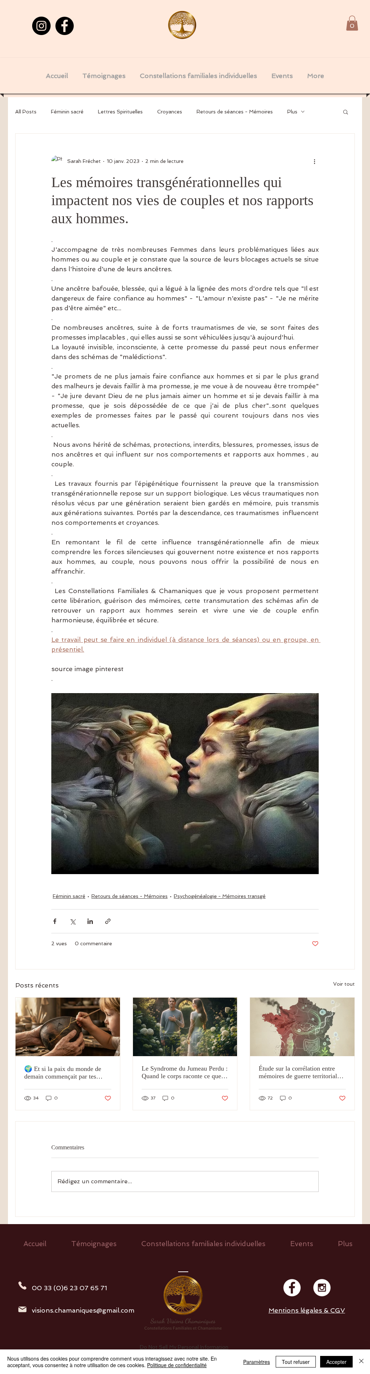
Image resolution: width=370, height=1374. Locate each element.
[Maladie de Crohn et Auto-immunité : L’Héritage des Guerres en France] (302, 1027)
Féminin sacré (67, 111)
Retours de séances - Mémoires (235, 111)
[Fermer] (361, 1361)
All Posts (25, 111)
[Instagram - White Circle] (322, 1287)
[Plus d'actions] (314, 161)
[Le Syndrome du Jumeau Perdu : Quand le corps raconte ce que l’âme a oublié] (185, 1027)
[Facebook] (64, 26)
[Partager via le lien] (107, 921)
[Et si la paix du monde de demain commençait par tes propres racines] (68, 1027)
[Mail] (22, 1309)
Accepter (336, 1361)
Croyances (169, 111)
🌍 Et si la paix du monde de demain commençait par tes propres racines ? (62, 1072)
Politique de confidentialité (177, 1365)
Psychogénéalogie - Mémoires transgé (220, 896)
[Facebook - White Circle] (292, 1287)
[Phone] (22, 1285)
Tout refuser (296, 1361)
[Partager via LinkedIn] (90, 921)
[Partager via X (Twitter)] (72, 921)
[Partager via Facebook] (54, 921)
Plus (292, 111)
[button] (352, 23)
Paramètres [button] (256, 1361)
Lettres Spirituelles (120, 111)
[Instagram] (41, 26)
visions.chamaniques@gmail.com (83, 1310)
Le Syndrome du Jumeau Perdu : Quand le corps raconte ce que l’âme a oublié (185, 1072)
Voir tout (344, 984)
